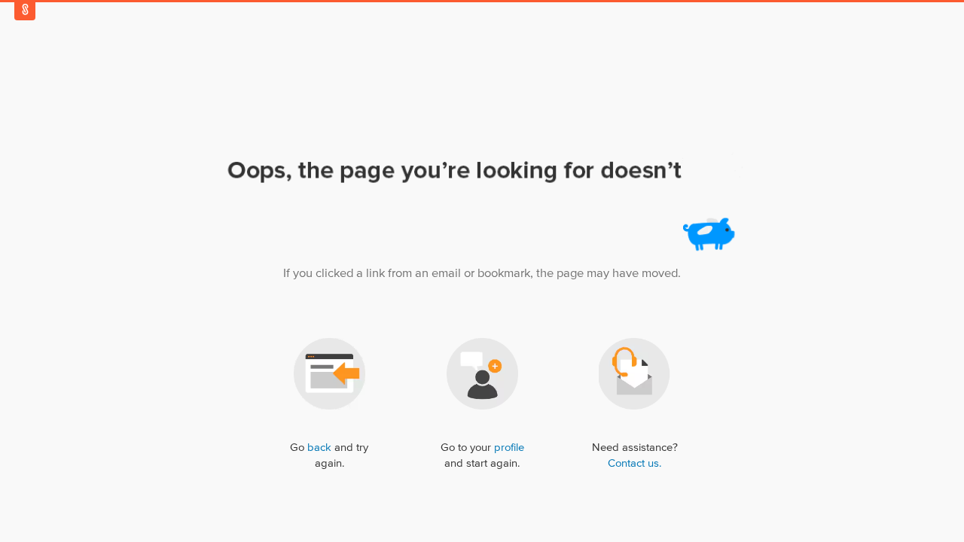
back (319, 447)
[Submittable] (24, 9)
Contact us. (634, 463)
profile (509, 447)
